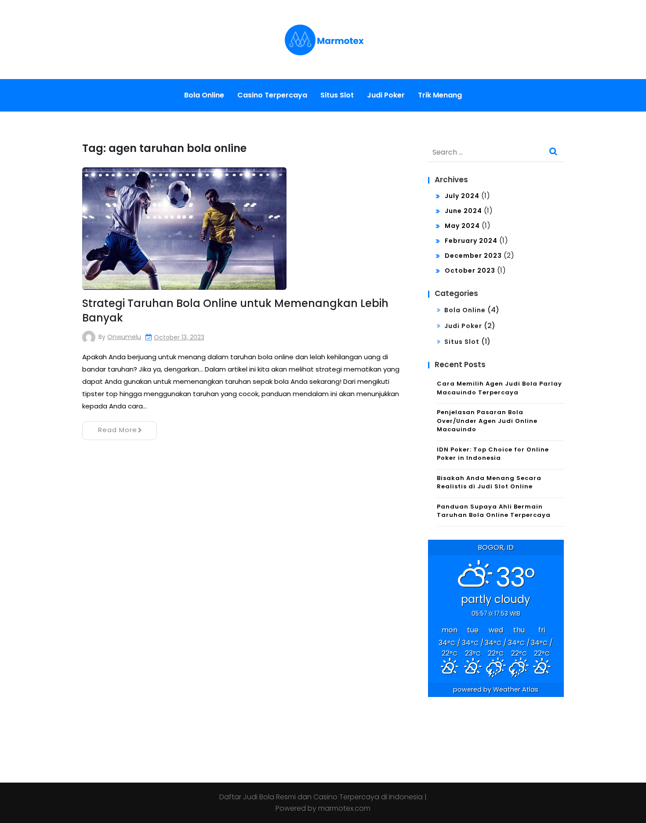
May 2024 (462, 225)
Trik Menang (440, 95)
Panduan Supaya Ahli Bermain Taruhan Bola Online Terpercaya (494, 511)
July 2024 (462, 195)
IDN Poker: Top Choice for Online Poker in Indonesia (493, 453)
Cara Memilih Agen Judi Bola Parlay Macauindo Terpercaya (499, 388)
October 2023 (470, 270)
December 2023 (473, 255)
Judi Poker (386, 95)
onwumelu (124, 336)
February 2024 (471, 240)
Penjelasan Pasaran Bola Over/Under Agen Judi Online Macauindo (487, 420)
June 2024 (463, 210)
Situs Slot (337, 95)
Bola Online (204, 95)
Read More (117, 429)
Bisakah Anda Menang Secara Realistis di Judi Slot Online (489, 482)
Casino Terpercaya (272, 95)
